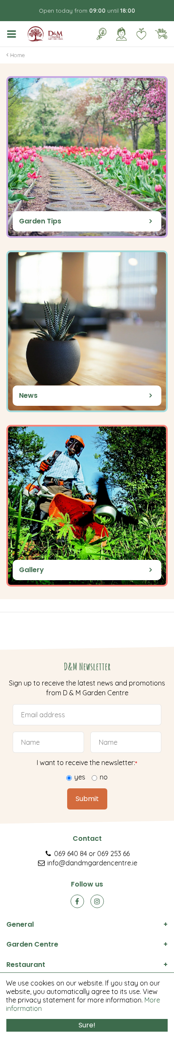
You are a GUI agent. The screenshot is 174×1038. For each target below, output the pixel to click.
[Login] (121, 34)
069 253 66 (113, 853)
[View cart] (161, 34)
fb (77, 901)
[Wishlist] (141, 34)
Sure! (87, 1025)
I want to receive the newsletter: (87, 762)
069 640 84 (70, 853)
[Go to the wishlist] (138, 34)
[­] (13, 34)
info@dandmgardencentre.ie (92, 863)
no (104, 777)
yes (79, 777)
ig (97, 901)
